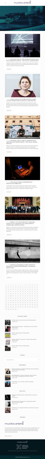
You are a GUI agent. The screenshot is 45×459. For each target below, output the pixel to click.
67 (32, 293)
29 (8, 289)
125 (37, 302)
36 (25, 289)
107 (27, 300)
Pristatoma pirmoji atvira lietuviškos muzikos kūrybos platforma (24, 320)
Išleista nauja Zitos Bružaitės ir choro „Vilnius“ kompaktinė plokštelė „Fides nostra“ (21, 100)
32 (15, 289)
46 (15, 291)
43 (8, 291)
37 (27, 289)
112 (6, 302)
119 (22, 302)
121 (27, 302)
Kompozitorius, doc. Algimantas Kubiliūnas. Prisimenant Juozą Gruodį (25, 407)
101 (13, 300)
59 (13, 293)
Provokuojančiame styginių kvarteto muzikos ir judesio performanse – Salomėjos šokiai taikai (20, 266)
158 (15, 309)
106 (25, 300)
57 (8, 293)
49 (22, 291)
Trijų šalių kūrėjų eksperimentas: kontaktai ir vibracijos (19, 182)
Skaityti (9, 110)
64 (25, 293)
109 (32, 300)
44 (10, 291)
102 (15, 300)
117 (18, 302)
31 (13, 289)
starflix (29, 457)
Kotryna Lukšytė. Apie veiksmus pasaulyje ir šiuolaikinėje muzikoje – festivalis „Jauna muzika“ (22, 60)
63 (22, 293)
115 (13, 302)
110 (34, 300)
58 (10, 293)
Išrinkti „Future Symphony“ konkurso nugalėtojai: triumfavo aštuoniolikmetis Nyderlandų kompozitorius (20, 223)
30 (10, 289)
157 (13, 309)
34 (20, 289)
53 (32, 291)
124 (34, 302)
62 (20, 293)
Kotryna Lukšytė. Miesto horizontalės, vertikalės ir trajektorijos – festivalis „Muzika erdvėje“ (21, 142)
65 (27, 293)
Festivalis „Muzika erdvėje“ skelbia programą (20, 345)
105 (22, 300)
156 (10, 309)
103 (18, 300)
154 (6, 309)
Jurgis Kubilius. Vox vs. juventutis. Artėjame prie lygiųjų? (23, 381)
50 (25, 291)
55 (37, 291)
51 (27, 291)
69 (37, 293)
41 (37, 289)
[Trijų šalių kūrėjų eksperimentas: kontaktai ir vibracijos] (22, 168)
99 (8, 300)
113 (8, 302)
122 (30, 302)
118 (20, 302)
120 (25, 302)
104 (20, 300)
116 (15, 302)
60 (15, 293)
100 (10, 300)
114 (10, 302)
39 (32, 289)
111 (37, 300)
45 (13, 291)
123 (32, 302)
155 (8, 309)
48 (20, 291)
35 (22, 289)
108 (30, 300)
